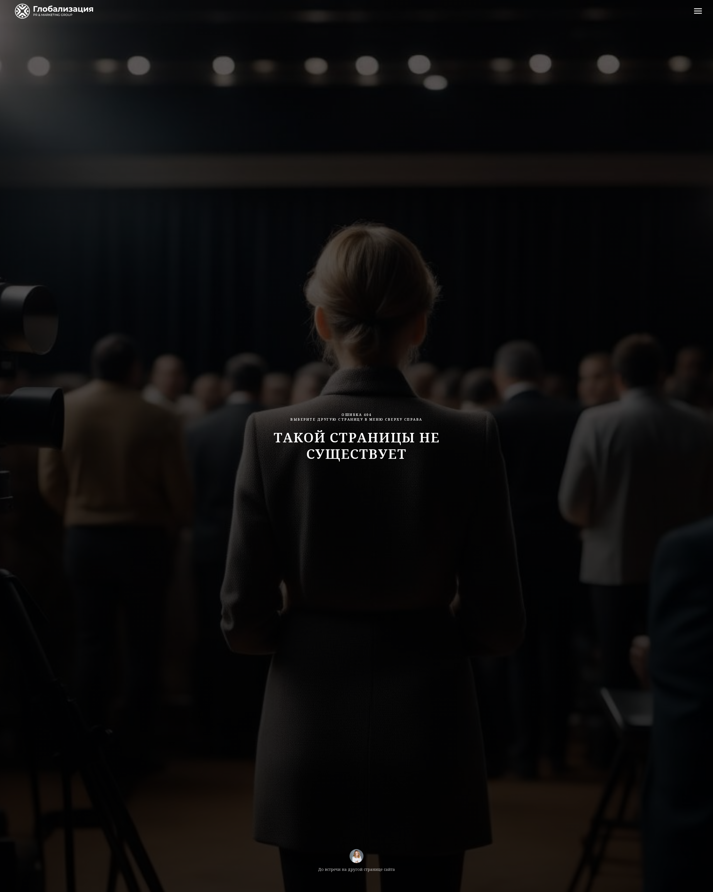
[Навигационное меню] (698, 11)
